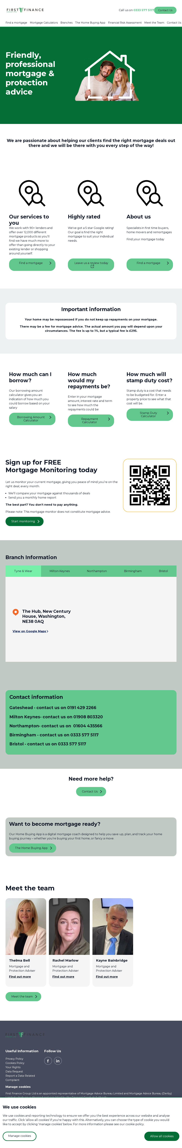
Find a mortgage (16, 22)
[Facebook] (48, 1060)
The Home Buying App (90, 22)
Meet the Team (154, 22)
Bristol (163, 571)
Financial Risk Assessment (125, 22)
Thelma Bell (19, 960)
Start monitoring (23, 521)
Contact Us (174, 22)
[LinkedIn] (58, 1060)
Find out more (20, 976)
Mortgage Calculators (44, 22)
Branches (66, 22)
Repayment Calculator (89, 420)
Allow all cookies (161, 1136)
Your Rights (13, 1067)
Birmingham (133, 571)
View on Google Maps (29, 631)
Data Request (14, 1071)
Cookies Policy (15, 1063)
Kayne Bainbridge (112, 960)
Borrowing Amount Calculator (31, 419)
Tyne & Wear (23, 571)
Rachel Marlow (65, 960)
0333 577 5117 (143, 10)
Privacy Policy (14, 1058)
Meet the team (22, 996)
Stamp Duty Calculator (148, 414)
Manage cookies (18, 1087)
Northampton (97, 571)
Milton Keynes (60, 571)
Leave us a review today (91, 263)
